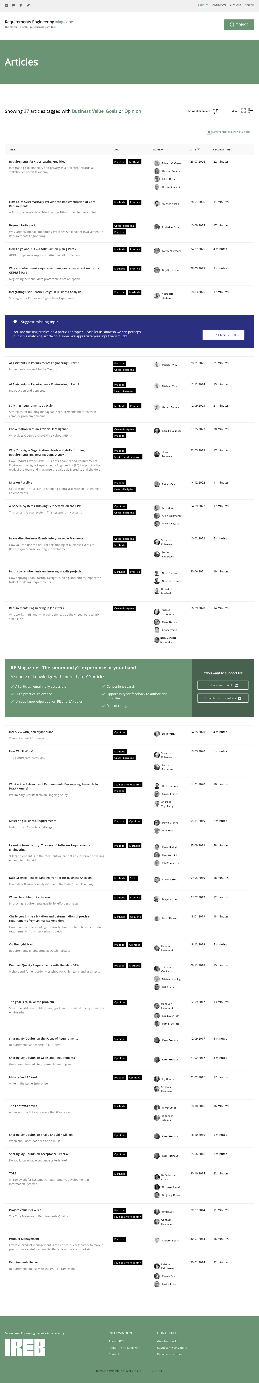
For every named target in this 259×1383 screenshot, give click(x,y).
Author (158, 149)
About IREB (116, 1341)
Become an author (169, 1354)
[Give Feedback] (13, 5)
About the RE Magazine (124, 1348)
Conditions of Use (150, 1371)
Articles (203, 5)
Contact (114, 1354)
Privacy (128, 1371)
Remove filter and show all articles (231, 131)
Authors (235, 5)
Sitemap (100, 1371)
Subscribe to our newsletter (221, 698)
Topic (115, 149)
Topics (241, 24)
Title (11, 149)
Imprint (114, 1371)
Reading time (221, 149)
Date (193, 149)
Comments (219, 5)
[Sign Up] (6, 5)
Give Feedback (167, 1341)
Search (249, 5)
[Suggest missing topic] (21, 5)
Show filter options (199, 111)
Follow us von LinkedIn (221, 685)
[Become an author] (28, 5)
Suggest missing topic (223, 335)
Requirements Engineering (39, 24)
